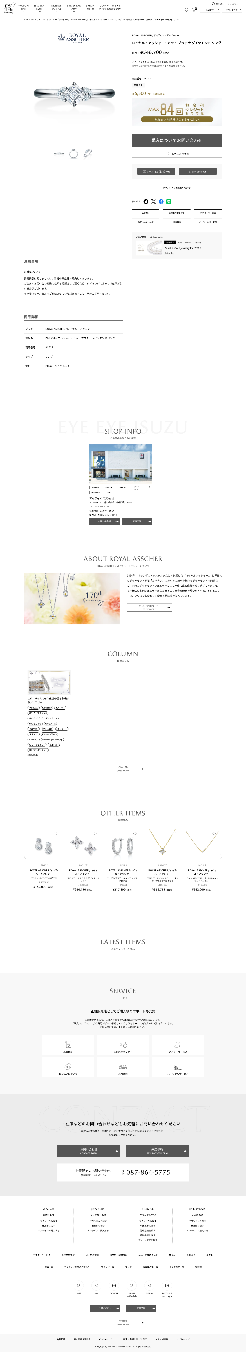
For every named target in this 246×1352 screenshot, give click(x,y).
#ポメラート (61, 729)
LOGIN (235, 4)
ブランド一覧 (107, 1266)
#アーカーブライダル (38, 713)
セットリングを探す (147, 1239)
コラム (172, 1254)
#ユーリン (33, 739)
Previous (25, 857)
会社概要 (61, 1339)
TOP (26, 19)
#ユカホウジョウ (49, 734)
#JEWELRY (47, 707)
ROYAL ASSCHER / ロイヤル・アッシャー (89, 19)
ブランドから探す (48, 1221)
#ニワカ (33, 729)
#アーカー (60, 707)
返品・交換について (148, 1254)
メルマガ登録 (161, 1339)
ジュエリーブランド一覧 (58, 19)
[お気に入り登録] (55, 833)
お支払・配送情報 (118, 1254)
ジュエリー (40, 7)
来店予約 (210, 9)
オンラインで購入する (48, 1230)
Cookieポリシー (107, 1339)
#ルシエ (53, 744)
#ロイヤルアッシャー (38, 750)
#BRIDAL (34, 707)
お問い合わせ (232, 9)
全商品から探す (147, 1225)
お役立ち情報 (68, 1254)
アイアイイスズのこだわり (110, 7)
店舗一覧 (90, 7)
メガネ (74, 7)
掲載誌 (198, 1266)
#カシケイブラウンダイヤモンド (43, 718)
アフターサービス (41, 1254)
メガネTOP (197, 1215)
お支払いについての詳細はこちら (148, 65)
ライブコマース (176, 1266)
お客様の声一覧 (150, 1266)
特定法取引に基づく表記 (135, 1339)
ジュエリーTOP (37, 19)
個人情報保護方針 (82, 1339)
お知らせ (191, 1254)
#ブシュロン (47, 729)
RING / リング (116, 19)
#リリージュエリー (37, 744)
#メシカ (33, 734)
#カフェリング (35, 723)
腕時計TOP (49, 1215)
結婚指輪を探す (147, 1235)
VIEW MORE (137, 488)
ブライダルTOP (148, 1215)
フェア (128, 1266)
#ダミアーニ (50, 723)
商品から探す (48, 1225)
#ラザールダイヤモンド (52, 739)
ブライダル (56, 7)
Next (221, 857)
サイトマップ (182, 1339)
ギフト (209, 1254)
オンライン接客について (177, 188)
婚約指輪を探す (147, 1230)
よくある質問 (92, 1254)
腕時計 (23, 7)
